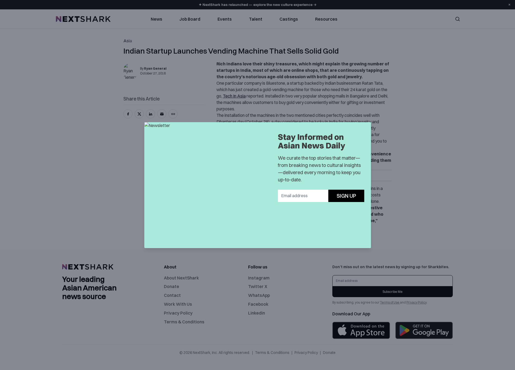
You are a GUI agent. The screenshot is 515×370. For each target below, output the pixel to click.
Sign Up (346, 195)
